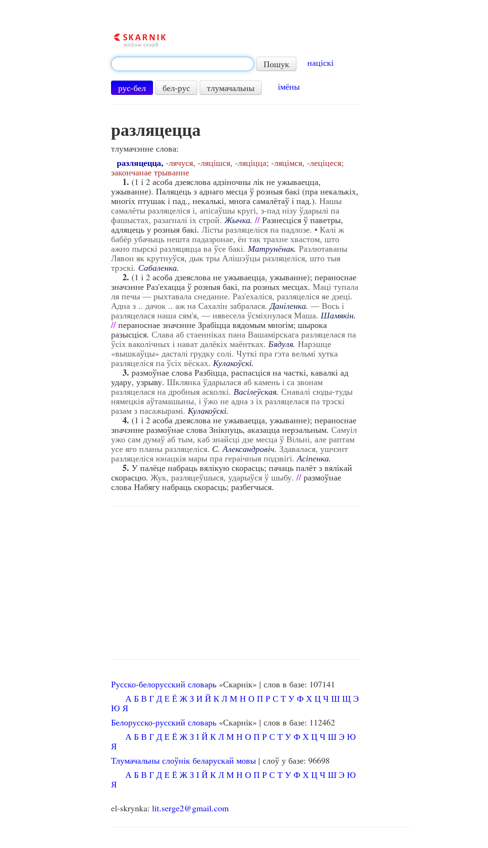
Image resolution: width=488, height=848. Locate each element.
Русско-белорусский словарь (163, 684)
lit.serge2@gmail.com (190, 808)
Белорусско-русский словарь (163, 722)
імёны (289, 86)
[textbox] (182, 64)
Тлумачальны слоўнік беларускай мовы (183, 760)
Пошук (276, 64)
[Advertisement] (235, 583)
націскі (320, 62)
